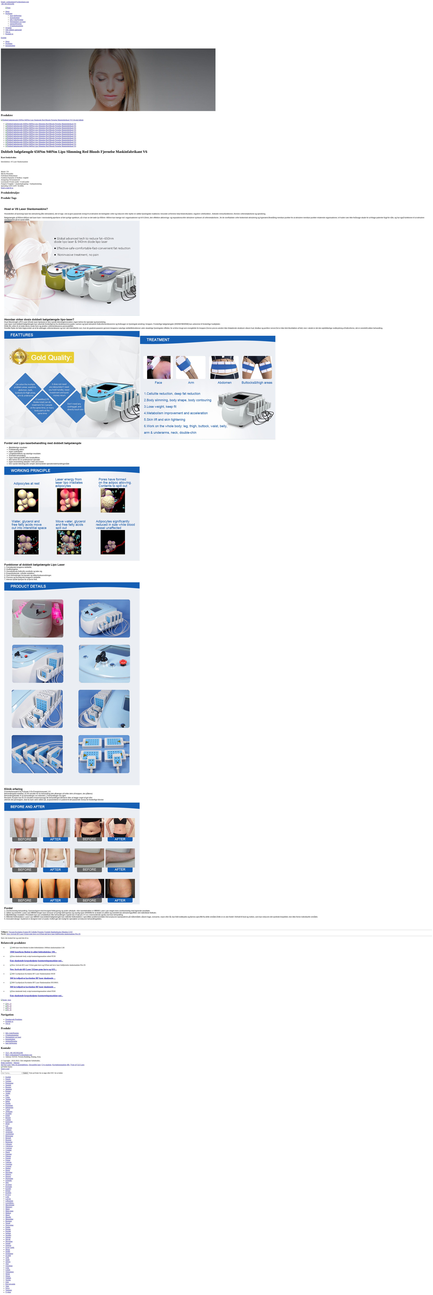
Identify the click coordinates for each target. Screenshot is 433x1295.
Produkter (8, 14)
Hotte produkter (6, 1063)
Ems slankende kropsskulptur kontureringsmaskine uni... (36, 960)
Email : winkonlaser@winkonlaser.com (15, 2)
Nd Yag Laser (6, 1065)
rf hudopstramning (16, 26)
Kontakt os (9, 34)
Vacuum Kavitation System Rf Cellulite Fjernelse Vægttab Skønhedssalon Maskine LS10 (40, 932)
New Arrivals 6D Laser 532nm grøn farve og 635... (33, 969)
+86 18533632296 (7, 4)
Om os (7, 32)
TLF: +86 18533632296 (14, 1053)
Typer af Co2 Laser (77, 1065)
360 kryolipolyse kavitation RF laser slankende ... (32, 978)
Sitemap (16, 1063)
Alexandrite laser (35, 1065)
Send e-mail (5, 1069)
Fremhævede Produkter (13, 1019)
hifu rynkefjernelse (16, 20)
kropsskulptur (15, 18)
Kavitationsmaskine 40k (60, 1065)
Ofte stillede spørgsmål (13, 30)
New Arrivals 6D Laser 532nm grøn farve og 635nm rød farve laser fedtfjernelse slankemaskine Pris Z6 (43, 934)
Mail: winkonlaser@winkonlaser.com (18, 1055)
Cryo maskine (46, 1065)
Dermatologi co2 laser (18, 22)
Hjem (7, 12)
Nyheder (8, 28)
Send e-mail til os (7, 188)
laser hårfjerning (15, 16)
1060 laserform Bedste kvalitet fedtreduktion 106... (33, 952)
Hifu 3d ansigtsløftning (20, 1065)
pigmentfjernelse (16, 24)
